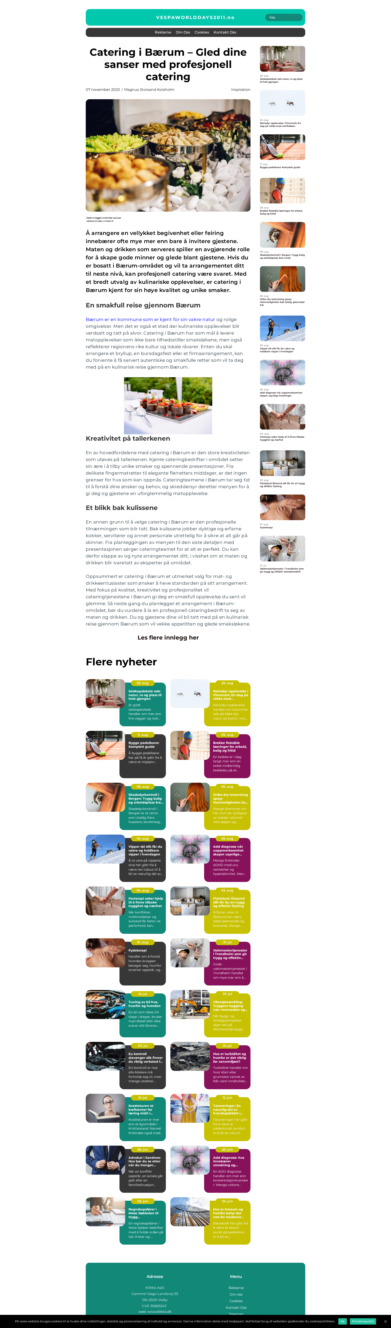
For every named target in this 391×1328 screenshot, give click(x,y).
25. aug (227, 683)
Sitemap (236, 1314)
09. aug (227, 735)
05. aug (227, 787)
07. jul (227, 994)
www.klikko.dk (159, 1311)
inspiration (240, 89)
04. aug (142, 890)
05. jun (227, 1149)
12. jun (227, 1098)
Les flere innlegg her (168, 637)
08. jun (142, 1149)
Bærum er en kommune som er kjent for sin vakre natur (150, 319)
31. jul (227, 942)
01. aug (142, 942)
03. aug (227, 890)
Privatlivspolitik (363, 1321)
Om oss (183, 32)
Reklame (163, 32)
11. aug (143, 735)
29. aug (143, 683)
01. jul (227, 1046)
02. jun (227, 1201)
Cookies (202, 32)
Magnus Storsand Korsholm (149, 89)
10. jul (142, 994)
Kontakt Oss (225, 32)
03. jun (142, 1201)
